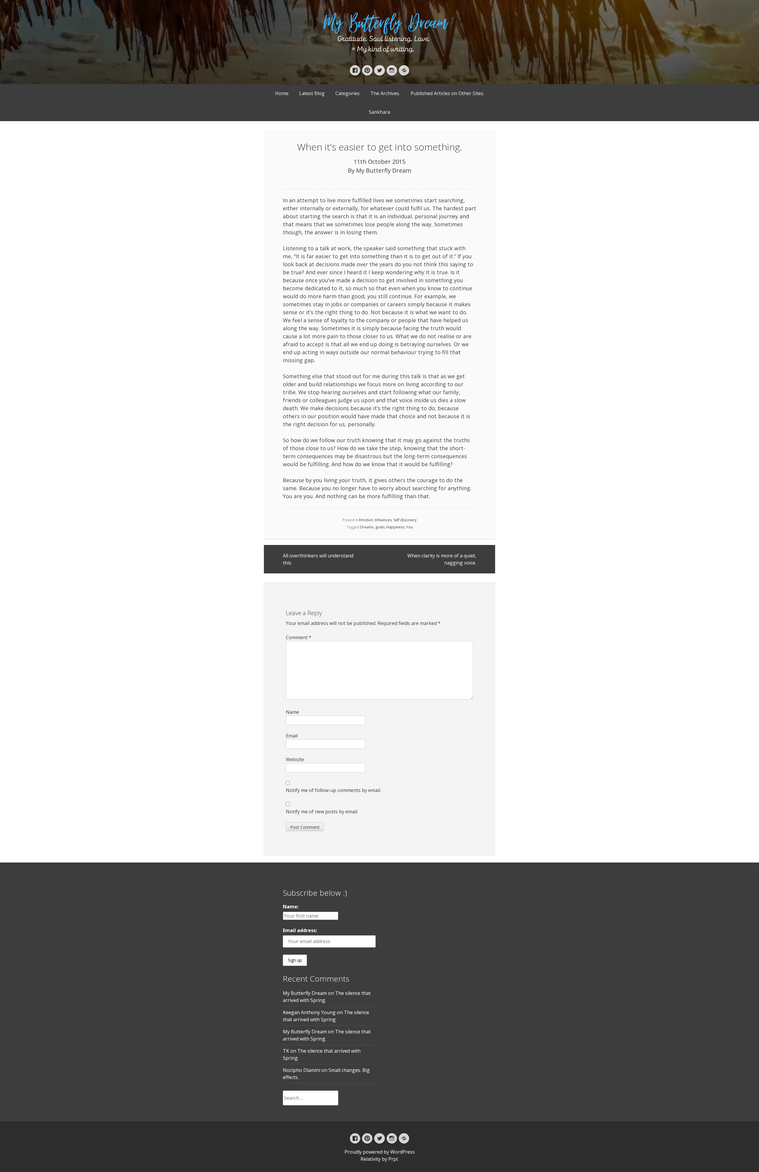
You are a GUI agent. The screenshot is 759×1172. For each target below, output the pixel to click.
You (409, 527)
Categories (347, 93)
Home (281, 93)
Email (292, 735)
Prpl (393, 1159)
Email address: (300, 930)
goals (380, 527)
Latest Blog (312, 93)
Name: (291, 906)
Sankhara (379, 112)
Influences (383, 519)
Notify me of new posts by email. (322, 811)
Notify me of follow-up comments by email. (333, 790)
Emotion (366, 519)
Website (295, 759)
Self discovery (405, 519)
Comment (298, 637)
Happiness (395, 527)
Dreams (367, 527)
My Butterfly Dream (383, 170)
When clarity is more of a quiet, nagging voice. (441, 559)
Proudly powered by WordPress (380, 1152)
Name (292, 712)
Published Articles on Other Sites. (447, 93)
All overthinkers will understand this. (318, 559)
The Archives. (385, 93)
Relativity (371, 1159)
